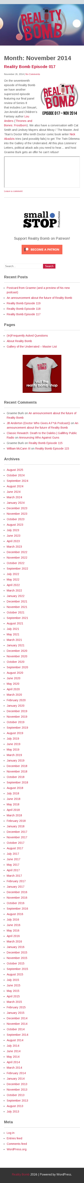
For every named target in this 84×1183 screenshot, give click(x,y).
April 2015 (13, 996)
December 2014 (17, 1018)
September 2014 (17, 1034)
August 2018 (15, 788)
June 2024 (13, 491)
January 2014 (15, 1078)
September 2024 (17, 480)
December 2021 (17, 601)
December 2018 (17, 766)
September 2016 (17, 908)
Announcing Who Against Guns (39, 437)
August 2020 (15, 672)
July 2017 (13, 853)
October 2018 (15, 777)
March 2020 (14, 694)
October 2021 (15, 612)
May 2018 (13, 804)
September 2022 (17, 568)
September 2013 (17, 1100)
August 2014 (15, 1040)
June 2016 (13, 925)
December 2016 (17, 892)
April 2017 (13, 870)
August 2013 (15, 1106)
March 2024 (14, 497)
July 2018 (13, 793)
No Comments (32, 74)
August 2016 (15, 914)
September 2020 (17, 667)
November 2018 (17, 771)
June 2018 (13, 799)
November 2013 (17, 1089)
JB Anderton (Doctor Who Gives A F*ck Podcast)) (38, 423)
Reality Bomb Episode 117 (24, 314)
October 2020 (15, 661)
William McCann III (18, 448)
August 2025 (15, 469)
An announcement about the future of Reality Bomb (39, 297)
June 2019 (13, 744)
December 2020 (17, 650)
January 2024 (15, 502)
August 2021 (15, 623)
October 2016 (15, 903)
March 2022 (14, 590)
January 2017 (15, 886)
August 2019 (15, 733)
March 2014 (14, 1067)
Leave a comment (13, 191)
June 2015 (13, 985)
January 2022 (15, 596)
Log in (10, 1132)
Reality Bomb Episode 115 (46, 443)
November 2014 (17, 1023)
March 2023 (14, 546)
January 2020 (15, 705)
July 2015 (13, 980)
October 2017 (15, 842)
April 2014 (13, 1062)
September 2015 (17, 969)
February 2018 (16, 820)
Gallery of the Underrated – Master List (32, 346)
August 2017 (15, 848)
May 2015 (13, 990)
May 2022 (13, 579)
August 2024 (15, 486)
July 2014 (13, 1045)
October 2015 (15, 963)
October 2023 (15, 519)
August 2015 (15, 974)
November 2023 (17, 513)
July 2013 (13, 1111)
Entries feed (14, 1138)
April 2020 (13, 689)
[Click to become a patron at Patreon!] (42, 255)
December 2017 (17, 831)
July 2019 (13, 738)
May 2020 (13, 683)
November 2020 (17, 656)
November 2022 (17, 557)
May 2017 (13, 864)
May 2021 (13, 634)
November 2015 (17, 958)
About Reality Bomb (19, 341)
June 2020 (13, 678)
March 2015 (14, 1001)
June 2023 (13, 535)
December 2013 (17, 1084)
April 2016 (13, 936)
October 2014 (15, 1029)
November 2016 (17, 897)
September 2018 (17, 782)
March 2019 (14, 755)
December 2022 (17, 552)
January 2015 (15, 1012)
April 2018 (13, 809)
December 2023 (17, 508)
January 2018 (15, 826)
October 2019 (15, 722)
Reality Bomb (21, 1174)
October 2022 (15, 563)
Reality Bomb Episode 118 (24, 308)
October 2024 (15, 475)
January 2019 (15, 760)
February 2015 (16, 1007)
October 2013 (15, 1095)
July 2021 (13, 628)
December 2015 (17, 952)
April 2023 (13, 541)
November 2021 (17, 607)
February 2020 (16, 700)
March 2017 (14, 875)
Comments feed (17, 1143)
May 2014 (13, 1056)
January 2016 (15, 947)
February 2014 (16, 1073)
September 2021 (17, 618)
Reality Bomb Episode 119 (24, 303)
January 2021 (15, 645)
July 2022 (13, 574)
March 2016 (14, 941)
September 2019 (17, 727)
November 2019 (17, 716)
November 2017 (17, 837)
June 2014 (13, 1051)
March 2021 (14, 639)
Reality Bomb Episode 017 (29, 66)
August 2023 (15, 524)
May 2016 (13, 930)
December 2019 (17, 711)
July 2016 (13, 919)
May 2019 (13, 749)
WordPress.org (17, 1149)
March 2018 (14, 815)
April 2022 (13, 585)
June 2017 (13, 859)
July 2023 (13, 530)
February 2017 (16, 881)
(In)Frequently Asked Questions (27, 335)
